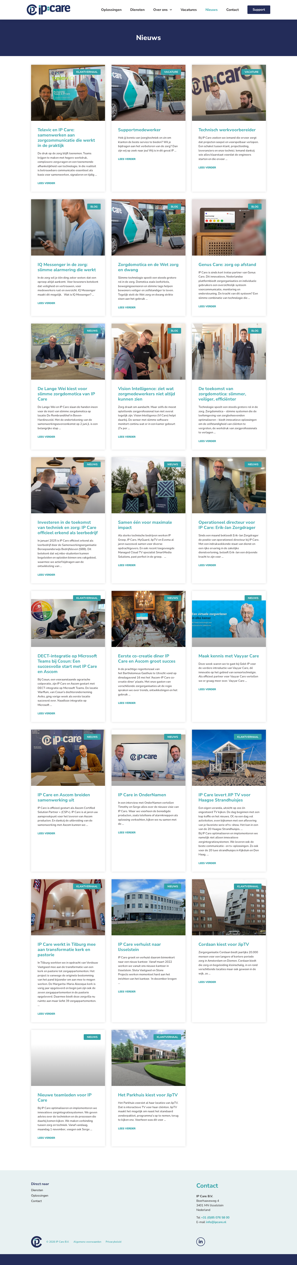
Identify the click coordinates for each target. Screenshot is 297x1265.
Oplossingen (111, 9)
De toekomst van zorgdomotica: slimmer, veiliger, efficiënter (222, 394)
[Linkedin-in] (200, 1241)
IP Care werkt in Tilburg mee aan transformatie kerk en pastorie (67, 949)
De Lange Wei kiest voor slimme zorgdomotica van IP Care (66, 394)
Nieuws (211, 9)
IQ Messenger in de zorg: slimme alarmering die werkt (67, 267)
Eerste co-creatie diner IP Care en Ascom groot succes (146, 658)
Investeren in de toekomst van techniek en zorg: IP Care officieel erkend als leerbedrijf (68, 527)
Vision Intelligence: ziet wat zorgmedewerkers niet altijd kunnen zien (146, 394)
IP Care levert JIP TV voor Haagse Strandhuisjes (224, 797)
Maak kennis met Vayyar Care (229, 656)
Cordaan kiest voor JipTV (224, 944)
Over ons (160, 9)
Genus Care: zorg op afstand (227, 265)
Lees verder (46, 183)
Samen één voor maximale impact (145, 524)
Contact (232, 9)
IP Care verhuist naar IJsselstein (139, 946)
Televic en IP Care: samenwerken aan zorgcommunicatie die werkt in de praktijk (66, 137)
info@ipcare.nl (216, 1222)
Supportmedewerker (139, 130)
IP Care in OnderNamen (142, 795)
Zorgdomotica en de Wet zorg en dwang (148, 267)
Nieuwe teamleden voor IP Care (65, 1097)
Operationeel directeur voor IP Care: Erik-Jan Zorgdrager (227, 524)
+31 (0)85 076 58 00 (215, 1217)
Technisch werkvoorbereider (227, 130)
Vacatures (189, 9)
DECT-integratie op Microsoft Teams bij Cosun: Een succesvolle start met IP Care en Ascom (67, 664)
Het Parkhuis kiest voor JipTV (148, 1095)
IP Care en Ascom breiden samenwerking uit (64, 797)
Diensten (137, 9)
